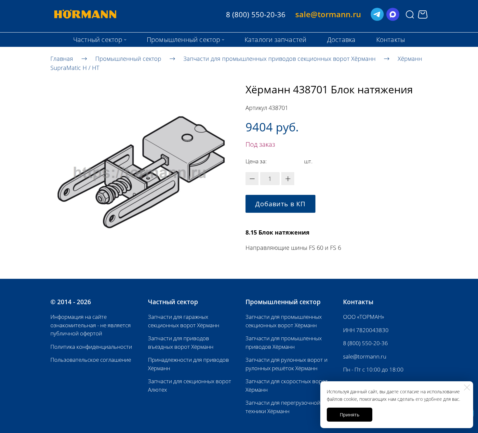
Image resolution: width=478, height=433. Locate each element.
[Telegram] (377, 14)
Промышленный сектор (128, 58)
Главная (61, 58)
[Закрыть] (467, 387)
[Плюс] (287, 178)
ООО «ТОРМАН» (363, 316)
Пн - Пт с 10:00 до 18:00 (373, 369)
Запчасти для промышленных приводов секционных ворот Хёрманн (279, 58)
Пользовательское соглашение (90, 359)
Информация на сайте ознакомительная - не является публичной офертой (90, 325)
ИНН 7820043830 (366, 330)
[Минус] (252, 178)
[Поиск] (410, 14)
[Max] (392, 14)
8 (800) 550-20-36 (365, 343)
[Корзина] (423, 14)
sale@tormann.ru (364, 356)
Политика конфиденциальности (91, 346)
